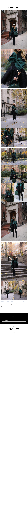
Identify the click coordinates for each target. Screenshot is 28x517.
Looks (14, 332)
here (12, 302)
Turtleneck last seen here (20, 303)
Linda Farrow (6, 304)
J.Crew (9, 303)
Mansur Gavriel (14, 304)
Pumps (9, 304)
